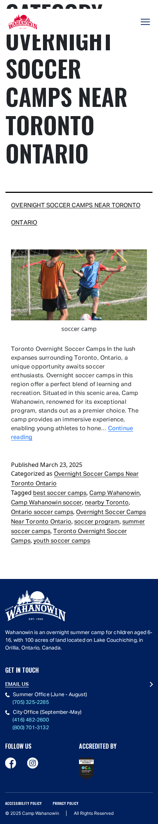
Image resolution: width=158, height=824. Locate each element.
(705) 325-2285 (30, 702)
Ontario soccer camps (42, 512)
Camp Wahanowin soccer (46, 503)
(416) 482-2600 (30, 720)
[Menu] (145, 21)
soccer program (96, 522)
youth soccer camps (61, 541)
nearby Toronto (107, 503)
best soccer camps (59, 493)
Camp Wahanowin (114, 493)
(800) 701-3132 (30, 727)
